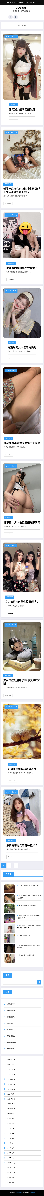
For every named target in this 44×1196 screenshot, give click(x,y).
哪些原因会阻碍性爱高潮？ (22, 268)
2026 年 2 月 (11, 1089)
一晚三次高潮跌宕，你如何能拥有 (29, 886)
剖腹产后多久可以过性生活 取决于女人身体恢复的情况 (22, 190)
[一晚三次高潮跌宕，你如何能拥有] (9, 890)
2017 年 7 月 (10, 1128)
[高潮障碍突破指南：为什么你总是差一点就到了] (9, 900)
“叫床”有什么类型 (24, 935)
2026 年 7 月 (11, 1065)
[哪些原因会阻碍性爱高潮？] (22, 235)
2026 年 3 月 (11, 1084)
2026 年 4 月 (11, 1079)
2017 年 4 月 (10, 1143)
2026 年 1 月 (11, 1094)
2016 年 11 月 (11, 1168)
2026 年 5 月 (11, 1074)
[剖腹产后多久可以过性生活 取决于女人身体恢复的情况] (22, 154)
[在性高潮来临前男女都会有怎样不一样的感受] (9, 950)
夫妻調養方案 (11, 1004)
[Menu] (4, 17)
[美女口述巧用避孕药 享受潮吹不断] (22, 646)
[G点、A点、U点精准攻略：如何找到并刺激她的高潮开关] (9, 930)
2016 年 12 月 (11, 1163)
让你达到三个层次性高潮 (26, 955)
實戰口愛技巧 (11, 840)
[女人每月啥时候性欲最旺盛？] (22, 567)
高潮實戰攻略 (11, 263)
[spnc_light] (15, 17)
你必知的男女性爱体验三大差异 (22, 443)
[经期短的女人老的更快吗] (22, 313)
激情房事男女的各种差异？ (22, 845)
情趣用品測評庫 (11, 1043)
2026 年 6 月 (11, 1069)
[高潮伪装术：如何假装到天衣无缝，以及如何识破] (9, 920)
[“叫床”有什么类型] (9, 940)
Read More (14, 121)
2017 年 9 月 (10, 1119)
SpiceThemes (32, 1192)
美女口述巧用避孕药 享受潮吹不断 (22, 682)
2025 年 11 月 (11, 1099)
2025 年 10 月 (11, 1104)
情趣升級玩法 (11, 1036)
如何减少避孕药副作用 (22, 109)
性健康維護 (10, 1023)
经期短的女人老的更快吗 (22, 347)
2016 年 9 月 (11, 1178)
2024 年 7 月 (11, 1114)
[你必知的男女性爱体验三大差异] (22, 400)
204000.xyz (19, 1192)
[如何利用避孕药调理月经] (22, 731)
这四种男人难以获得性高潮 (27, 906)
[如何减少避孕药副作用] (22, 67)
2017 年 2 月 (10, 1153)
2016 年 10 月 (11, 1173)
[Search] (10, 17)
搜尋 (7, 975)
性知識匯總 (11, 342)
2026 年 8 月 (11, 1060)
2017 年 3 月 (10, 1148)
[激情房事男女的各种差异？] (22, 812)
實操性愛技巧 (14, 104)
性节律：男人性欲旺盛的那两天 (22, 522)
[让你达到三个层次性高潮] (9, 960)
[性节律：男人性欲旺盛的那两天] (22, 488)
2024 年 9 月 (11, 1109)
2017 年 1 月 (10, 1158)
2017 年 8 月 (10, 1124)
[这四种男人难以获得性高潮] (9, 910)
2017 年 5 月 (10, 1138)
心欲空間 (21, 8)
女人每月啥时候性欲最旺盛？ (22, 601)
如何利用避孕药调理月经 (22, 769)
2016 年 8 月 (11, 1183)
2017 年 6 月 (10, 1133)
